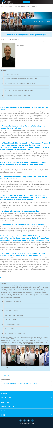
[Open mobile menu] (48, 2)
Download (6, 375)
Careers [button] (4, 394)
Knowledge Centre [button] (8, 406)
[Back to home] (7, 2)
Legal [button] (3, 411)
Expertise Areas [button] (7, 398)
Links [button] (3, 415)
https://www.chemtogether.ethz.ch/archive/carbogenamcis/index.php (20, 383)
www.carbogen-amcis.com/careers (36, 368)
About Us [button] (5, 402)
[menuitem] (26, 2)
